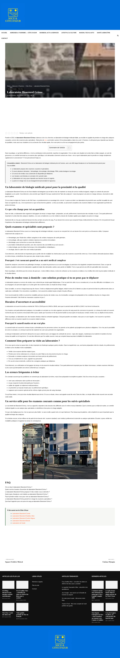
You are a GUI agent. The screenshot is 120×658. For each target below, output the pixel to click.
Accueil (4, 32)
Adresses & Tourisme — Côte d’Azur (23, 32)
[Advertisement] (84, 15)
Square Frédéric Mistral (14, 562)
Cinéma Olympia (108, 562)
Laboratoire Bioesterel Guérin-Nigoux (23, 518)
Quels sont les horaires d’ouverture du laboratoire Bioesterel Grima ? (26, 489)
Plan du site (35, 585)
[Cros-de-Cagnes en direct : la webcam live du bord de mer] (112, 607)
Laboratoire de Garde (18, 523)
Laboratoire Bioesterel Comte (21, 513)
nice (45, 140)
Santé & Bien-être (103, 32)
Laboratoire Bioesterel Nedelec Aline (23, 516)
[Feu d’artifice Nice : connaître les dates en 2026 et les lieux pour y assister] (22, 585)
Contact (4, 38)
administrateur (12, 95)
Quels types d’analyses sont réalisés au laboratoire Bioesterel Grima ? (26, 494)
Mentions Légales (37, 581)
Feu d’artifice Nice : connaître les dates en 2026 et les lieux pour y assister (22, 594)
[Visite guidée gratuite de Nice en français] (22, 607)
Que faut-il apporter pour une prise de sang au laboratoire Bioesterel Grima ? (28, 501)
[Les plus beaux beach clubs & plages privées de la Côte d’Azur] (112, 585)
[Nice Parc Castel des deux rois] (8, 607)
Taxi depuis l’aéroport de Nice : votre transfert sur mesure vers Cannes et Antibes (97, 616)
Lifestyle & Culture (68, 32)
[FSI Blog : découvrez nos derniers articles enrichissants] (8, 585)
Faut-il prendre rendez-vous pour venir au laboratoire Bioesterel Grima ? (27, 496)
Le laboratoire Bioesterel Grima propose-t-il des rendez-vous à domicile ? (27, 492)
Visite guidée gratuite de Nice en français (22, 614)
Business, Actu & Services (49, 32)
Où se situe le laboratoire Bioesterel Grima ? (18, 487)
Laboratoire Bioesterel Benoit (21, 520)
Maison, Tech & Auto (86, 32)
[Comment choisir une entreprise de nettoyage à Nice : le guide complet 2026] (98, 585)
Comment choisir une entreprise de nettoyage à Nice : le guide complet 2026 (97, 594)
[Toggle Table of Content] (68, 147)
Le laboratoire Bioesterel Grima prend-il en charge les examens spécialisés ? (28, 499)
